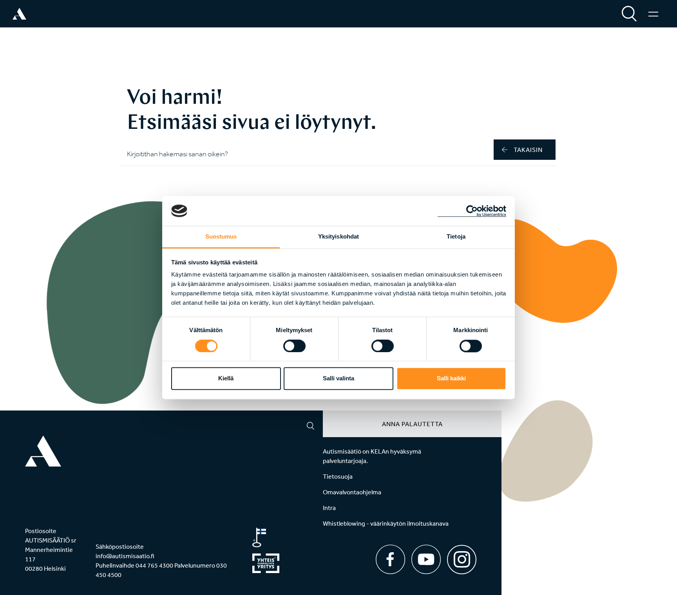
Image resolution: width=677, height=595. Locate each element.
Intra (329, 508)
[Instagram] (461, 556)
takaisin (528, 150)
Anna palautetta (412, 424)
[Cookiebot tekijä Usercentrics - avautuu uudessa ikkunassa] (472, 211)
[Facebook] (390, 559)
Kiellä (226, 378)
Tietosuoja (338, 476)
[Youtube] (426, 559)
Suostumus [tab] (221, 236)
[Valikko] (653, 13)
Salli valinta (338, 378)
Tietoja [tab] (456, 236)
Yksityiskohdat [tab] (338, 236)
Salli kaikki (451, 378)
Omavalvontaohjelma (352, 492)
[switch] (294, 346)
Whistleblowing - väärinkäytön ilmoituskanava (386, 523)
